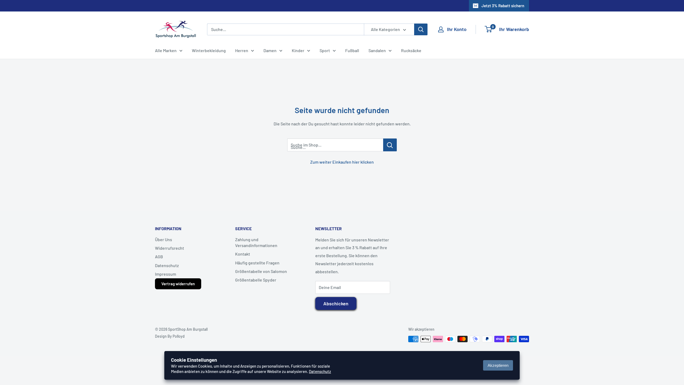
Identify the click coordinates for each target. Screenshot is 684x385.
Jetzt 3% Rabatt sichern (502, 5)
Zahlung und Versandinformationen (256, 242)
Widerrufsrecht (169, 248)
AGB (159, 256)
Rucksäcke (411, 50)
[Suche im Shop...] (390, 144)
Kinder (298, 50)
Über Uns (163, 239)
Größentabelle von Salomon (261, 271)
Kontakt (242, 253)
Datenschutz (167, 265)
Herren (241, 50)
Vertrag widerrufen (178, 283)
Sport (325, 50)
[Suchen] (421, 29)
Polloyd (179, 336)
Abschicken (335, 303)
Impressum (165, 273)
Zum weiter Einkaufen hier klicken (342, 161)
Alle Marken (166, 50)
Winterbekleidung (209, 50)
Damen (270, 50)
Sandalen (377, 50)
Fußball (352, 50)
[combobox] (285, 29)
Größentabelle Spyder (255, 279)
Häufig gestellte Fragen (257, 262)
